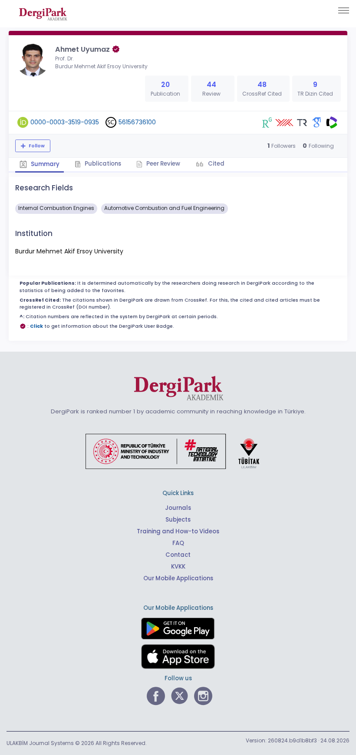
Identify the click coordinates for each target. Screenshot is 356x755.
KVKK (178, 566)
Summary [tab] (44, 164)
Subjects (178, 520)
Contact (178, 555)
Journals (178, 508)
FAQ (178, 543)
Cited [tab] (215, 164)
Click (36, 326)
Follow (36, 146)
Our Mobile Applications (178, 578)
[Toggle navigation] (343, 10)
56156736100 (137, 122)
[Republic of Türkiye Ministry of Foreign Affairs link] (178, 451)
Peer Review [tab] (162, 164)
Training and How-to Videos (178, 531)
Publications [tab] (102, 164)
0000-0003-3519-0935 (64, 122)
